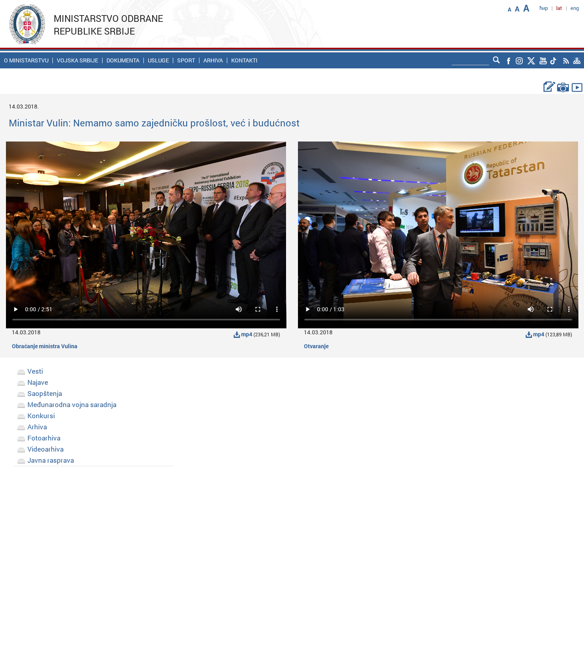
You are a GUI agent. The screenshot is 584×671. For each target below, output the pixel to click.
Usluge (158, 60)
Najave (37, 382)
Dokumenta (122, 60)
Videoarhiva (45, 449)
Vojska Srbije (77, 60)
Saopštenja (44, 393)
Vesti (35, 371)
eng (574, 8)
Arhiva (213, 60)
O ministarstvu (26, 60)
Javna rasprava (50, 460)
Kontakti (244, 60)
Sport (186, 60)
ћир (544, 8)
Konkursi (41, 415)
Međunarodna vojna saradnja (71, 404)
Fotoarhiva (43, 437)
